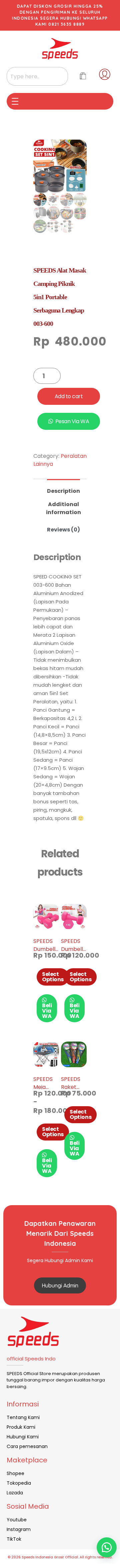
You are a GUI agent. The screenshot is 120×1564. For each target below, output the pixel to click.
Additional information (63, 508)
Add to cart (69, 396)
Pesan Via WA (72, 421)
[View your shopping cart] (83, 76)
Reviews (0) (63, 529)
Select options (53, 976)
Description (63, 491)
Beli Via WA (47, 1011)
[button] (107, 1547)
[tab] (63, 488)
